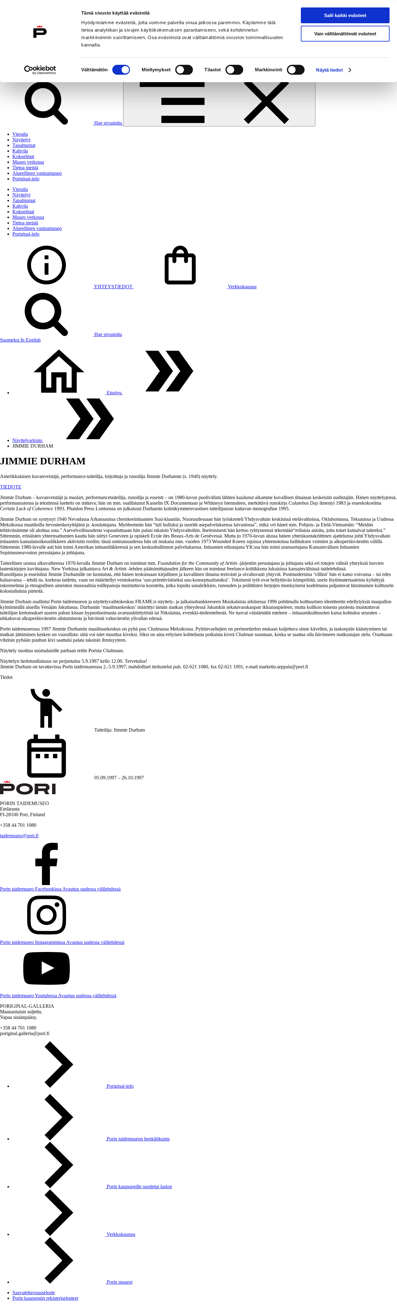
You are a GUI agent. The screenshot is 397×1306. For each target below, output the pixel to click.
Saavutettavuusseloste (33, 1292)
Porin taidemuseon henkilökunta (137, 1138)
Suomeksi (10, 340)
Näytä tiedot (329, 70)
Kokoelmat (23, 156)
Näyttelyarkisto (27, 440)
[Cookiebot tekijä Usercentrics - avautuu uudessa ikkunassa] (40, 70)
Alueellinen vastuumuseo (37, 173)
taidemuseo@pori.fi (19, 835)
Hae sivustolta (108, 123)
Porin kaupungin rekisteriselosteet (45, 1298)
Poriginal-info (25, 178)
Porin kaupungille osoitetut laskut (138, 1186)
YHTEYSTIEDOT (113, 286)
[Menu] (219, 101)
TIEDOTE (10, 486)
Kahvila (20, 150)
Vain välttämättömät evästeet (345, 33)
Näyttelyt (21, 139)
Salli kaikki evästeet (345, 15)
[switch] (184, 70)
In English (30, 340)
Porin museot (118, 1282)
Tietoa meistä (25, 167)
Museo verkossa (28, 162)
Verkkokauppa (241, 286)
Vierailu (20, 134)
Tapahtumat (23, 145)
